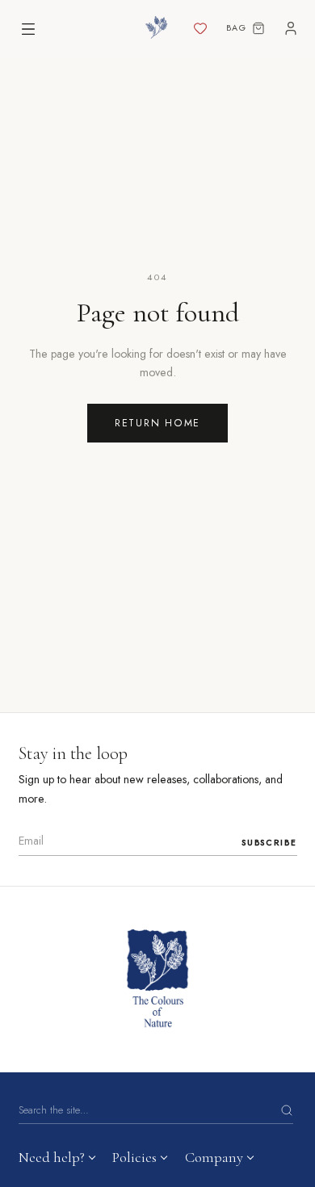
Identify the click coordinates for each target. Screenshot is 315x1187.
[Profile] (291, 29)
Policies (134, 1157)
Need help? (52, 1157)
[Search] (286, 1110)
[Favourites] (200, 29)
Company (214, 1157)
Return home (157, 423)
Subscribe (269, 843)
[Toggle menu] (28, 29)
